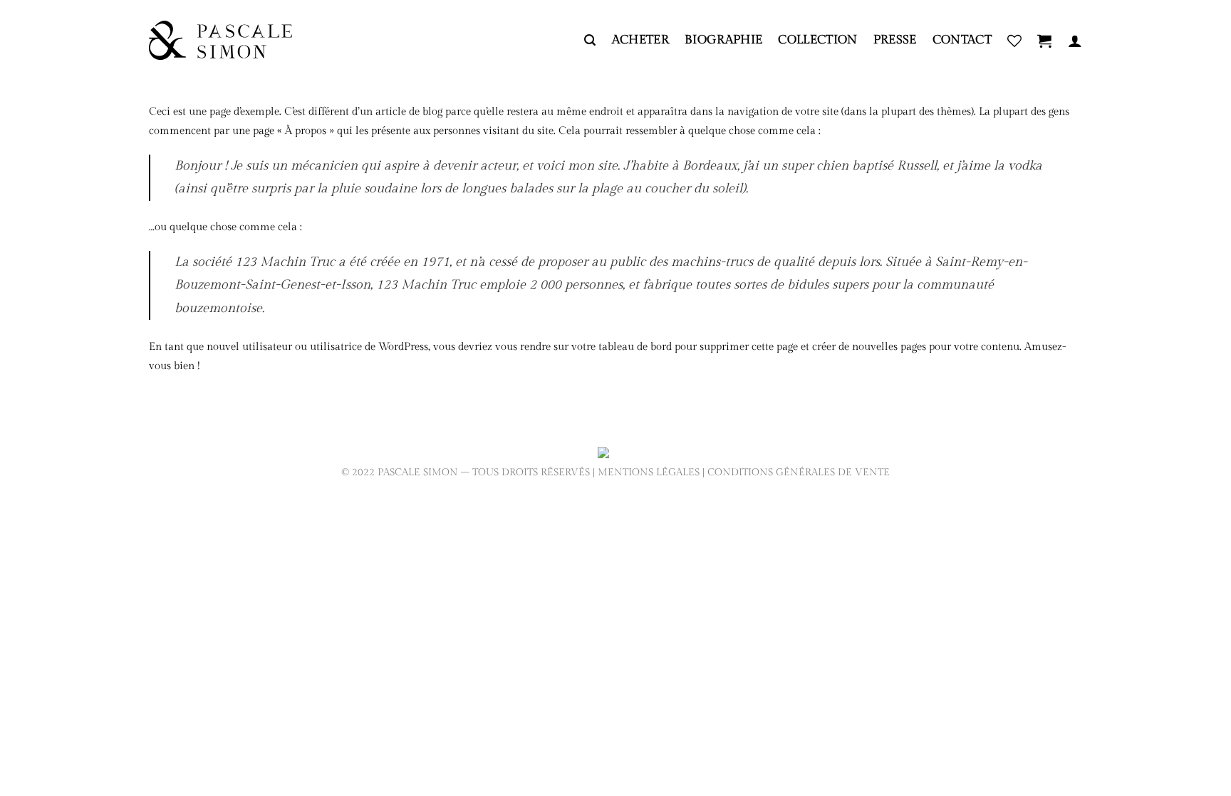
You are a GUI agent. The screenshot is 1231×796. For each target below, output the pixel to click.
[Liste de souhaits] (1014, 40)
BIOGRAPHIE (723, 40)
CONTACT (962, 40)
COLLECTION (817, 40)
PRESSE (895, 40)
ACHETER (640, 40)
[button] (590, 40)
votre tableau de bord (621, 347)
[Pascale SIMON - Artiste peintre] (220, 40)
